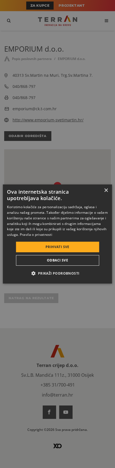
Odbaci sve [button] (57, 260)
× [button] (106, 190)
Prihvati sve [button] (57, 246)
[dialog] (57, 234)
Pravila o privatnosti (36, 234)
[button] (57, 273)
